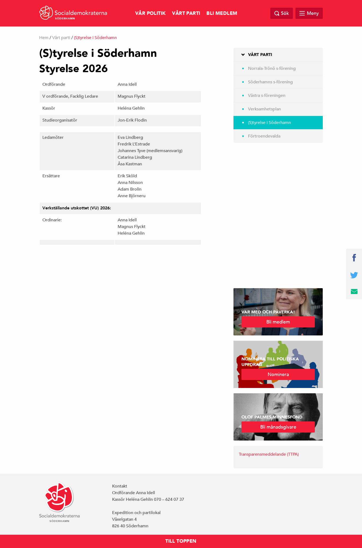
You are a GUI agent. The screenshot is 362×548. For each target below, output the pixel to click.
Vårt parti (186, 13)
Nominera (278, 374)
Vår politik (150, 13)
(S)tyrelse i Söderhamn (269, 122)
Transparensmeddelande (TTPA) (269, 454)
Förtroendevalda (264, 136)
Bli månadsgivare (278, 427)
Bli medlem (221, 13)
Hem (43, 37)
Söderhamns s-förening (270, 82)
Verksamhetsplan (264, 109)
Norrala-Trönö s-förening (272, 68)
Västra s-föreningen (266, 95)
